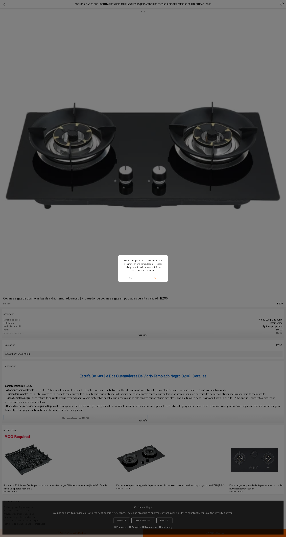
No (130, 278)
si (155, 278)
